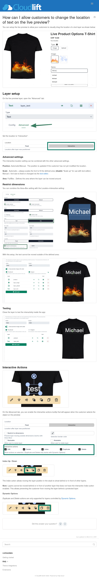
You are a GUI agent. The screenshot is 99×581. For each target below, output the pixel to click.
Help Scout (60, 576)
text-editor (44, 173)
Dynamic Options (68, 498)
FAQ (5, 561)
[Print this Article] (95, 17)
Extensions (7, 569)
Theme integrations (10, 565)
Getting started (8, 557)
